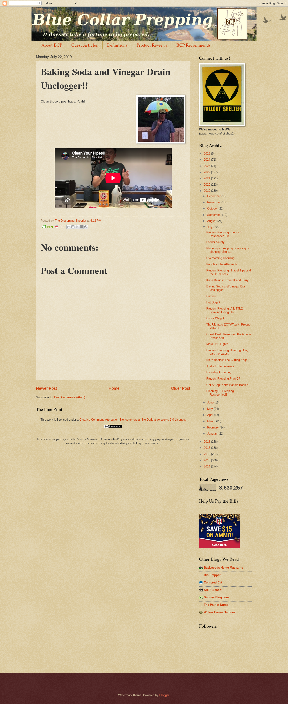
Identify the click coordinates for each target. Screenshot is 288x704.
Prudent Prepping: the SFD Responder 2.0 (223, 234)
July (210, 227)
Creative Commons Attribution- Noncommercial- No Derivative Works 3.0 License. (132, 419)
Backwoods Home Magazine (223, 567)
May (210, 408)
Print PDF (56, 227)
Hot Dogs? (213, 302)
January (212, 433)
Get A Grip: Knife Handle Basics (227, 385)
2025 (207, 153)
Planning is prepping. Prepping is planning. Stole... (227, 250)
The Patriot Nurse (216, 604)
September (214, 214)
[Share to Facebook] (81, 227)
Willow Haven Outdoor (219, 612)
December (214, 196)
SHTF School (213, 590)
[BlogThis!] (73, 227)
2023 (207, 166)
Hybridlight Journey (218, 372)
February (213, 427)
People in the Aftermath (221, 264)
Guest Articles (84, 45)
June (210, 402)
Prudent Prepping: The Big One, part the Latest (227, 352)
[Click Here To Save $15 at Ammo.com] (219, 547)
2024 (207, 159)
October (212, 208)
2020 (207, 184)
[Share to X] (77, 227)
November (214, 202)
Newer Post (46, 388)
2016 (207, 454)
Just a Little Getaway (220, 366)
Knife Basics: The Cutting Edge (227, 360)
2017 (207, 447)
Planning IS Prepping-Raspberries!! (220, 392)
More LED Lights (217, 344)
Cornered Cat (213, 582)
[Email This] (68, 227)
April (210, 415)
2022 (207, 172)
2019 (207, 190)
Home (114, 388)
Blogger (164, 695)
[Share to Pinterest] (85, 227)
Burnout (211, 296)
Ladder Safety (215, 242)
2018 (207, 441)
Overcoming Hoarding (220, 258)
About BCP (51, 45)
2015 (207, 460)
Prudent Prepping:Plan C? (223, 378)
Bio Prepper (212, 575)
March (211, 421)
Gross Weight (215, 318)
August (212, 221)
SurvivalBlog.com (216, 597)
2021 (207, 178)
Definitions (117, 45)
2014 (207, 466)
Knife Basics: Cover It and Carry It (228, 280)
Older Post (180, 388)
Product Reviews (152, 45)
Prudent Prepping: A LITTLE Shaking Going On (224, 310)
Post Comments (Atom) (69, 397)
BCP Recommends (193, 45)
